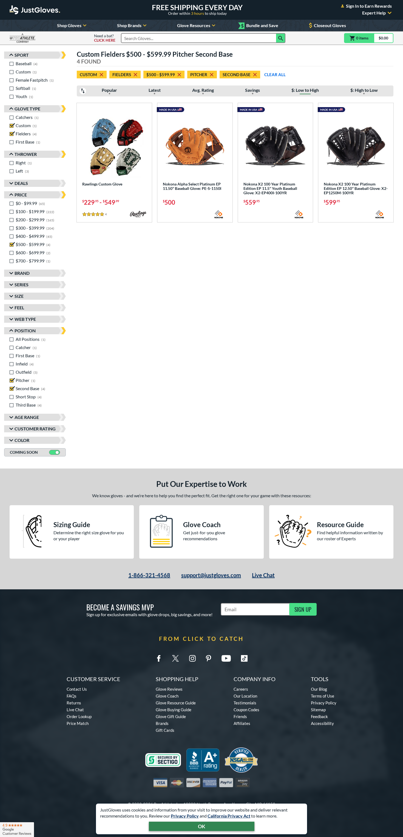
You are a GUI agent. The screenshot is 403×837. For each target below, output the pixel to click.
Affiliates (242, 723)
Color (22, 440)
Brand (22, 273)
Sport (22, 55)
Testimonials (245, 702)
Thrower (26, 154)
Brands (162, 723)
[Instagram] (192, 658)
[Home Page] (35, 10)
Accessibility (322, 723)
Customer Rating (35, 428)
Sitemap (318, 709)
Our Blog (319, 689)
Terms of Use (322, 695)
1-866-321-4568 (149, 575)
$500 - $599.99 (160, 74)
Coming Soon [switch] (24, 452)
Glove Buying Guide (173, 709)
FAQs (71, 695)
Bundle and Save (259, 25)
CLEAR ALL (275, 74)
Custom (88, 74)
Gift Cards (165, 730)
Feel (19, 307)
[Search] (280, 38)
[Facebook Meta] (158, 658)
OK (201, 826)
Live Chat (263, 575)
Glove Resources (193, 25)
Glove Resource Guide (176, 702)
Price (21, 194)
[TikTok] (244, 658)
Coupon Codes (246, 709)
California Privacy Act (229, 815)
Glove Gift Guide (171, 716)
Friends (240, 716)
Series (22, 284)
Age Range (27, 417)
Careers (241, 689)
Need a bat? (104, 38)
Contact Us (77, 689)
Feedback (319, 716)
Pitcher (198, 74)
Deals (21, 183)
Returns (74, 702)
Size (19, 296)
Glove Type (27, 108)
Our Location (245, 695)
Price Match (78, 723)
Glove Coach (167, 695)
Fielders (121, 74)
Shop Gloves (69, 25)
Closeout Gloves (330, 25)
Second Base (237, 74)
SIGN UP (302, 609)
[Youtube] (226, 658)
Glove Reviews (169, 689)
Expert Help (374, 13)
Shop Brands (129, 25)
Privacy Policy (185, 815)
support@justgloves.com (211, 575)
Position (25, 330)
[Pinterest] (208, 658)
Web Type (25, 319)
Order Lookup (79, 716)
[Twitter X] (175, 658)
